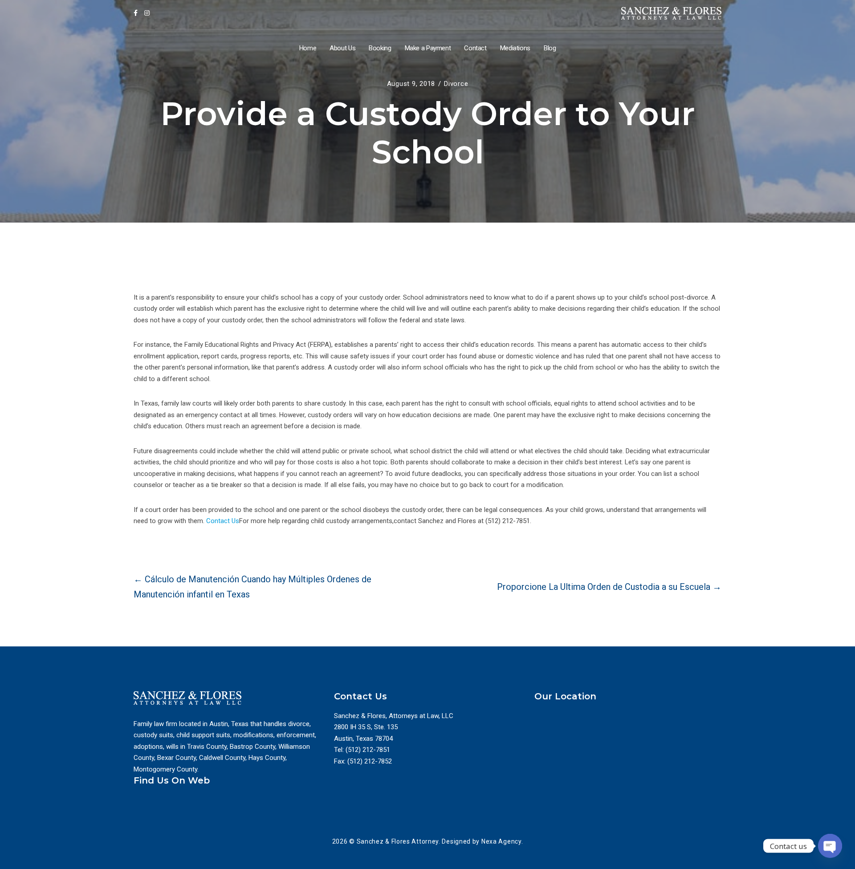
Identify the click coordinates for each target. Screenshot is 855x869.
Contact (475, 48)
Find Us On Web (172, 780)
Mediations (515, 48)
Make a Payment (428, 48)
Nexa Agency (501, 841)
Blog (550, 48)
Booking (380, 48)
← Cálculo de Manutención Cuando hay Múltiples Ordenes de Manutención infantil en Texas (252, 587)
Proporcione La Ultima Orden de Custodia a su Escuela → (609, 586)
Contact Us (222, 521)
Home (308, 48)
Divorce (456, 84)
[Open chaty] (830, 846)
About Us (342, 48)
